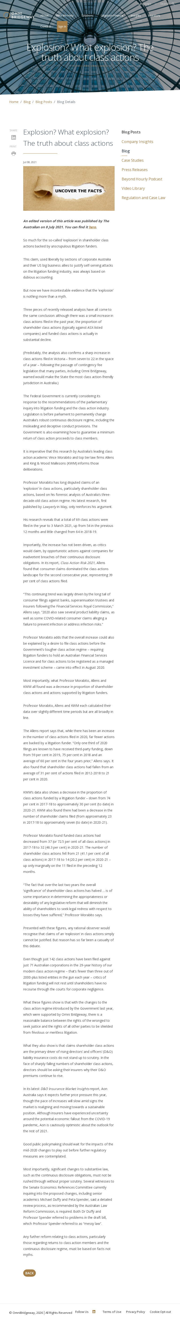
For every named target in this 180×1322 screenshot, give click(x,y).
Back (29, 1273)
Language (144, 4)
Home (14, 102)
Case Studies (133, 160)
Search (164, 4)
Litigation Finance (112, 16)
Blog (26, 102)
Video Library (133, 188)
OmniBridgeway (24, 1313)
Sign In (62, 27)
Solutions (87, 16)
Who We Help (65, 16)
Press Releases (135, 169)
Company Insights (137, 141)
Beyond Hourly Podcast (142, 179)
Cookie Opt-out (160, 1312)
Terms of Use (112, 1312)
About (44, 16)
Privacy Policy (135, 1312)
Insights (136, 16)
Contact (45, 27)
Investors (154, 16)
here (92, 227)
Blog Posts (43, 102)
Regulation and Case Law (143, 197)
